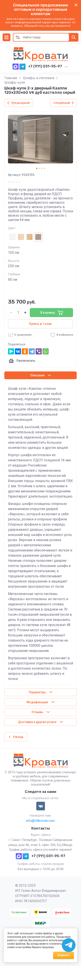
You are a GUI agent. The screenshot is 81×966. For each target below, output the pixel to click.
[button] (6, 37)
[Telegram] (32, 351)
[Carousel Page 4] (44, 168)
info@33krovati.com (40, 821)
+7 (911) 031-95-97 (45, 66)
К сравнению (23, 334)
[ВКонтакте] (18, 351)
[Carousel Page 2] (39, 168)
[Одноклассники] (25, 351)
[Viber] (39, 351)
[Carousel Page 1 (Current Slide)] (36, 168)
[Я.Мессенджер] (11, 351)
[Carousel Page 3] (42, 168)
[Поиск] (73, 37)
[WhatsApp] (46, 351)
